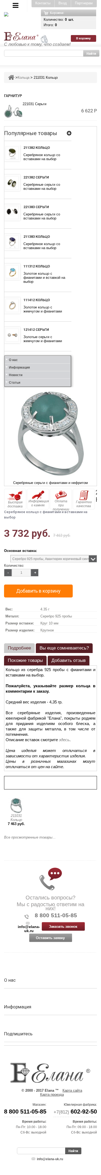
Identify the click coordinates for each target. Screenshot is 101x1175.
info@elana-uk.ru (50, 1159)
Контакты (42, 3)
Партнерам (84, 3)
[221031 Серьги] (13, 111)
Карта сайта (72, 1090)
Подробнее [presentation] (19, 648)
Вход (62, 3)
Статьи (14, 382)
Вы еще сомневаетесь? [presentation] (64, 648)
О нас (13, 360)
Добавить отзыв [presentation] (68, 660)
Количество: (14, 566)
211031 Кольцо (16, 818)
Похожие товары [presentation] (25, 660)
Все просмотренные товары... (30, 837)
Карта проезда (52, 1094)
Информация (19, 367)
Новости (15, 375)
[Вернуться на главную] (11, 77)
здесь (64, 739)
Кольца (23, 77)
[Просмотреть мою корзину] (85, 19)
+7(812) (75, 1112)
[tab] (19, 648)
